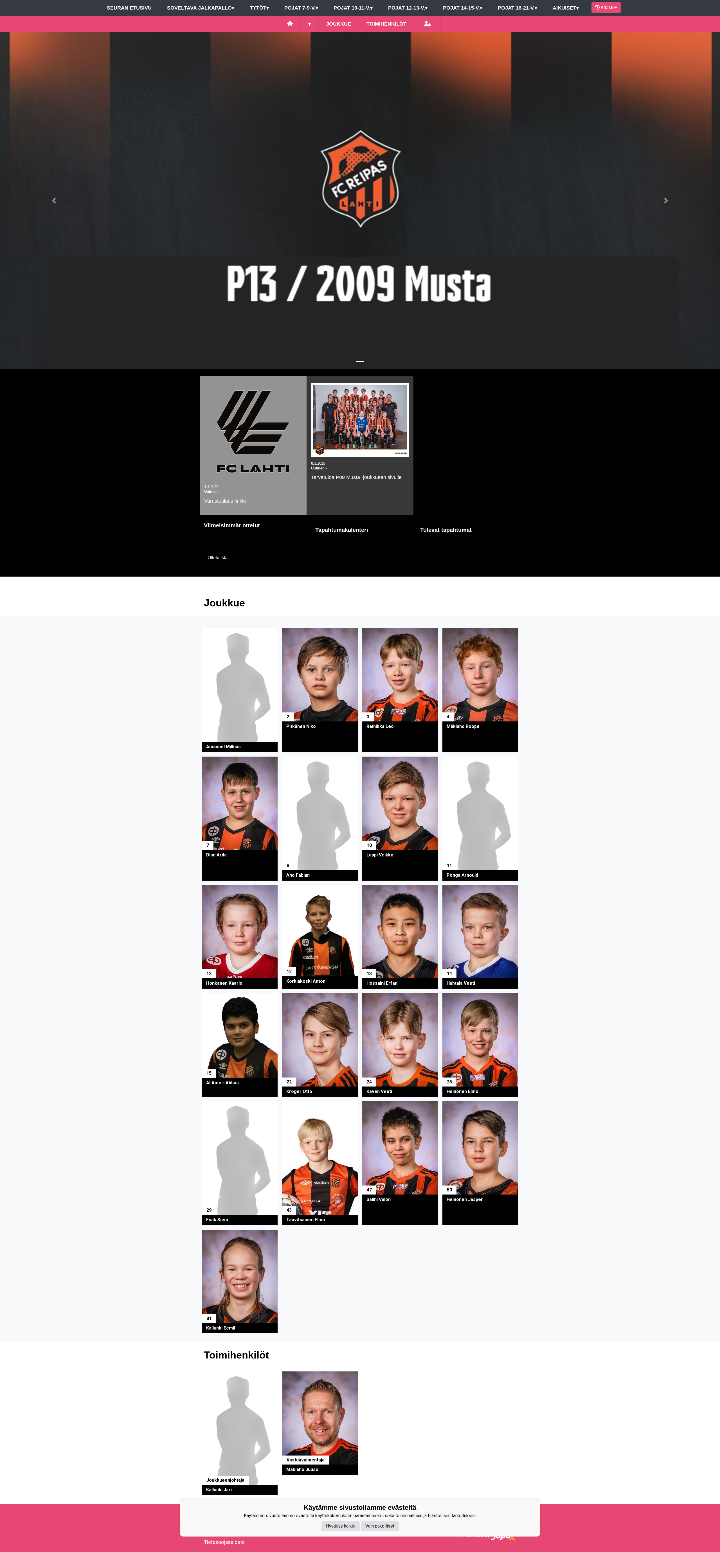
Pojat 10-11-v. (353, 8)
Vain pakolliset (379, 1526)
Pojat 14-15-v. (462, 8)
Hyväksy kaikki (340, 1526)
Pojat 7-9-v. (301, 8)
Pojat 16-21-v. (517, 8)
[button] (54, 200)
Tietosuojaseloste (224, 1542)
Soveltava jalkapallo (200, 8)
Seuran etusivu (129, 8)
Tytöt (259, 8)
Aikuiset (566, 8)
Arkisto (609, 7)
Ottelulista (218, 557)
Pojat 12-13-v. (408, 8)
